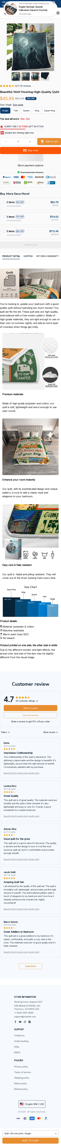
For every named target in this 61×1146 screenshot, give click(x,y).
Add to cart (30, 1140)
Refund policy (21, 1089)
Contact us (19, 1035)
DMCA (17, 1052)
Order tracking (21, 1041)
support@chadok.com (25, 1016)
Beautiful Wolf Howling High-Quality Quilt (21, 773)
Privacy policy (21, 1066)
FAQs (16, 1047)
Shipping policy (21, 1077)
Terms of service (22, 1072)
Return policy (20, 1083)
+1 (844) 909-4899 (23, 1012)
